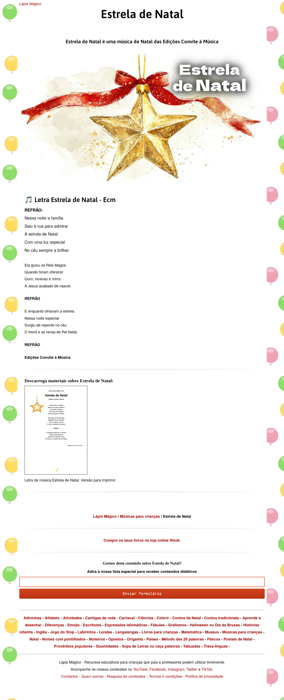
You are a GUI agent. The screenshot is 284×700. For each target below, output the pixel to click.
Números (97, 639)
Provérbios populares (73, 646)
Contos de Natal (186, 618)
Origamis (135, 639)
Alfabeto (52, 618)
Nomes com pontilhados (63, 639)
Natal (34, 639)
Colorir (163, 618)
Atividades (72, 618)
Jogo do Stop (62, 632)
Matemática (191, 632)
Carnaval (127, 618)
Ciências (145, 618)
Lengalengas (126, 632)
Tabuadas (191, 646)
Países (152, 639)
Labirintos (87, 632)
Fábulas (158, 625)
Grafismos (177, 625)
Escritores (92, 625)
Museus (212, 632)
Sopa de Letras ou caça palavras (151, 646)
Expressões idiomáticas (126, 625)
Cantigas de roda (100, 618)
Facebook (157, 669)
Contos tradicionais (221, 618)
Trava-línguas (216, 646)
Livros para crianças (160, 632)
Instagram (176, 669)
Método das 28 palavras (183, 639)
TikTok (206, 669)
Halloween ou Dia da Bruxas (215, 625)
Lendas (105, 632)
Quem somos (92, 676)
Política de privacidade (204, 676)
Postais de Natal (237, 639)
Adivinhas (32, 618)
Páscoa (213, 639)
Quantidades (107, 646)
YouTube (140, 669)
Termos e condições (165, 676)
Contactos (69, 676)
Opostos (115, 639)
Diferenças (54, 625)
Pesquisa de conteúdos (126, 676)
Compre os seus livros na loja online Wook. (142, 540)
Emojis (73, 625)
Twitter (191, 669)
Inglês (41, 632)
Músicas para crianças (140, 516)
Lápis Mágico (30, 3)
